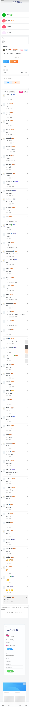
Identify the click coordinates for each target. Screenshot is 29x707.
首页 (3, 37)
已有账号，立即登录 (10, 655)
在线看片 (25, 607)
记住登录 (9, 645)
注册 (11, 671)
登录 (10, 649)
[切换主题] (26, 356)
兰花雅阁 (16, 612)
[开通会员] (26, 347)
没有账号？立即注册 (10, 636)
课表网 (19, 607)
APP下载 (11, 607)
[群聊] (26, 351)
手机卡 (15, 607)
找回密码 (13, 645)
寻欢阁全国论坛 (4, 607)
